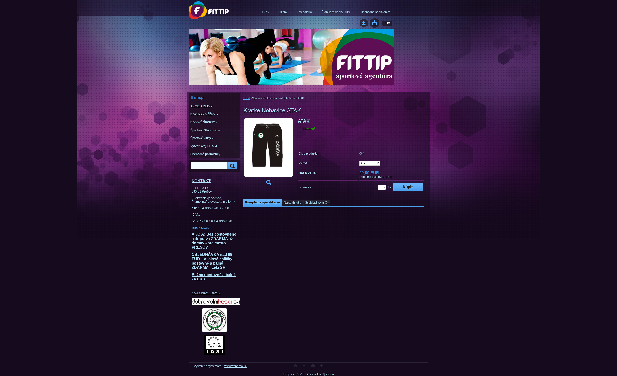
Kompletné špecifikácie (262, 202)
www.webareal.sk (235, 366)
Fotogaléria (304, 12)
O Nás (265, 12)
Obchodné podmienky (375, 12)
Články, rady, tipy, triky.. (336, 12)
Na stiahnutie (292, 202)
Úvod (246, 98)
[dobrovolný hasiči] (214, 301)
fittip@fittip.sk (200, 227)
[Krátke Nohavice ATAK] (268, 153)
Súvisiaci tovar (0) (317, 202)
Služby (282, 12)
